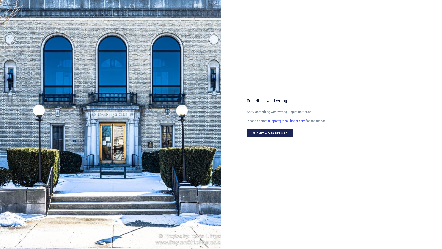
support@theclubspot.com (286, 121)
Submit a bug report (269, 133)
